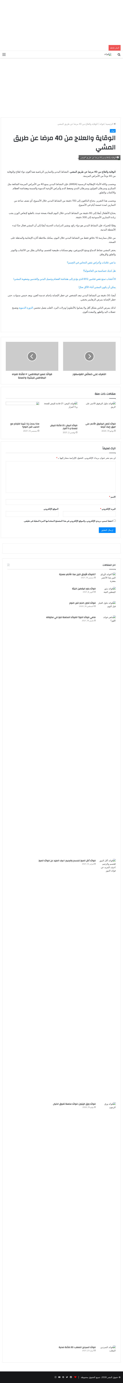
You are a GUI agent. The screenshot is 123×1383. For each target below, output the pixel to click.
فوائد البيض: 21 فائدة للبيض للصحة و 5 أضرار (63, 427)
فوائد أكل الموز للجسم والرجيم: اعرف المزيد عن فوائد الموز (67, 861)
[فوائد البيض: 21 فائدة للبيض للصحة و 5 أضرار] (61, 412)
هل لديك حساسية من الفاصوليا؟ (99, 270)
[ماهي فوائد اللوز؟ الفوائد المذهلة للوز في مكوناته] (107, 736)
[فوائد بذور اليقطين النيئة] (107, 593)
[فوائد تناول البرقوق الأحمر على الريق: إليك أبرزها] (99, 411)
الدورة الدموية (26, 307)
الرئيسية (110, 124)
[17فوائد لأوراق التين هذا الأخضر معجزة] (107, 579)
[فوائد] (107, 54)
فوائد (101, 124)
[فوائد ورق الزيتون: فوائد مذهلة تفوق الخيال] (107, 1222)
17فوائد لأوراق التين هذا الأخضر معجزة (77, 574)
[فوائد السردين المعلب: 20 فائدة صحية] (107, 1352)
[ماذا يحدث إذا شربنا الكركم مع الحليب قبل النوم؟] (22, 411)
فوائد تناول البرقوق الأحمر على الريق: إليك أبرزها (101, 425)
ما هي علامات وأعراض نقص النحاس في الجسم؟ (91, 262)
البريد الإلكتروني (108, 509)
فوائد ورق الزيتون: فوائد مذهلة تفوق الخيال (74, 1104)
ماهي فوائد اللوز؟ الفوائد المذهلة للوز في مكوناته (71, 617)
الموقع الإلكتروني (51, 509)
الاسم (112, 497)
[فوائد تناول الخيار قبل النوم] (107, 607)
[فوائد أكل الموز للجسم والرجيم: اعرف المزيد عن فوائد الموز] (107, 979)
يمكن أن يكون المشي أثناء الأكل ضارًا (97, 287)
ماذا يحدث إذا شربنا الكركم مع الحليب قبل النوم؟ (24, 425)
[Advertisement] (61, 22)
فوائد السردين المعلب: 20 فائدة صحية (77, 1347)
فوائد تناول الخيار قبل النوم (82, 603)
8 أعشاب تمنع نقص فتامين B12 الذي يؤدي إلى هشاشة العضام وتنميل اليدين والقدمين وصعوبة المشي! (64, 278)
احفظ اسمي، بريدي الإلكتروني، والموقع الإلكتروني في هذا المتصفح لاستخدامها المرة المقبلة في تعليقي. (68, 521)
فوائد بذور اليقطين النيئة (84, 589)
